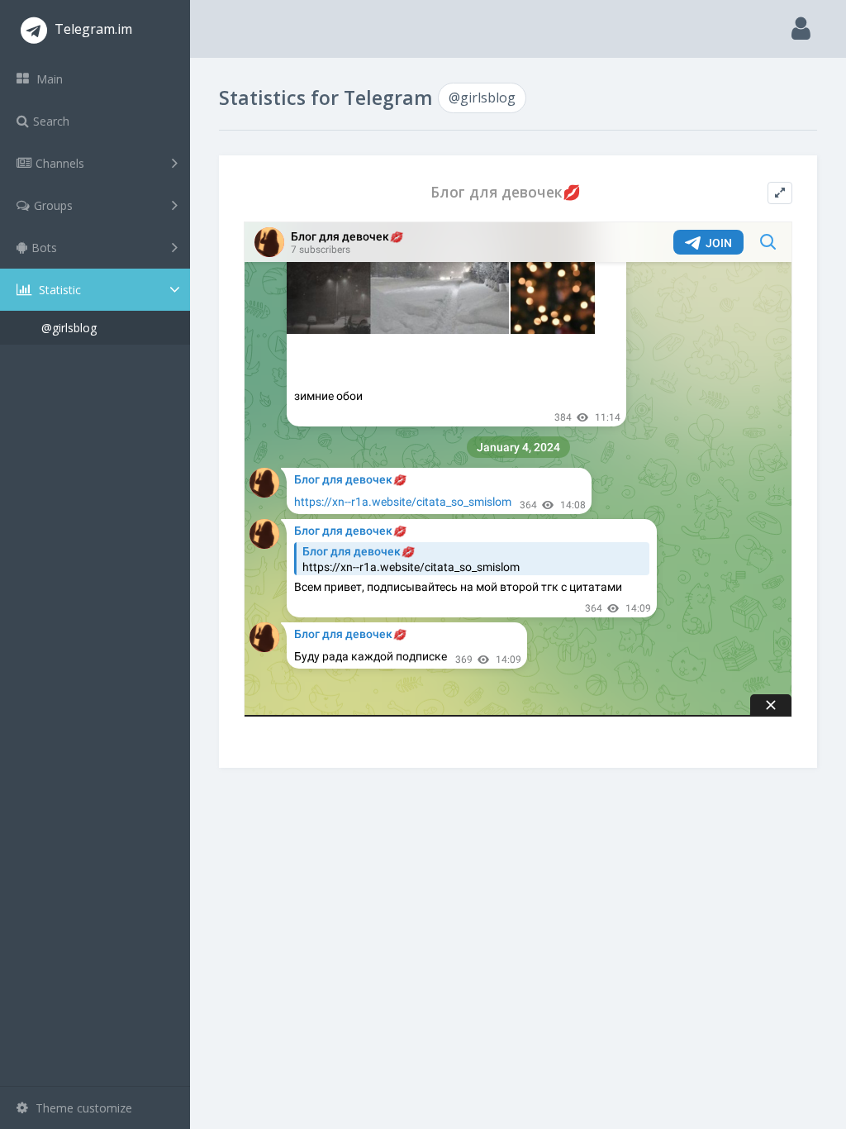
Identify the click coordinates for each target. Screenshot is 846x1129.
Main (48, 79)
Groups (53, 205)
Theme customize (82, 1108)
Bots (44, 247)
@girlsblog (69, 328)
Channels (60, 163)
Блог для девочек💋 (505, 192)
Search (51, 121)
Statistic (58, 290)
